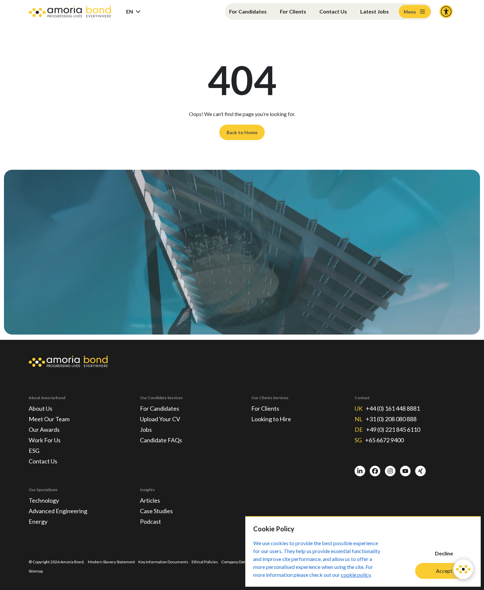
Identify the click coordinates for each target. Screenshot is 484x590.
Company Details (236, 561)
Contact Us (333, 11)
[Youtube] (405, 471)
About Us (40, 408)
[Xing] (420, 471)
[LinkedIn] (360, 471)
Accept (444, 571)
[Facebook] (375, 471)
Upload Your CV (160, 419)
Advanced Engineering (58, 511)
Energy (38, 521)
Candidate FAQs (161, 440)
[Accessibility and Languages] (446, 11)
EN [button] (129, 11)
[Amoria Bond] (70, 11)
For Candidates (248, 11)
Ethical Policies (205, 561)
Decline (444, 553)
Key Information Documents (163, 561)
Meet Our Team (49, 419)
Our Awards (44, 429)
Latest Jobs (374, 11)
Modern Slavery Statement (111, 561)
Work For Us (45, 440)
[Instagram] (390, 471)
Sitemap (36, 571)
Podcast (150, 521)
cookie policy (356, 575)
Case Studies (156, 511)
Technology (44, 500)
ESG (34, 450)
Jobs (146, 429)
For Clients (293, 11)
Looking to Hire (271, 419)
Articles (150, 500)
